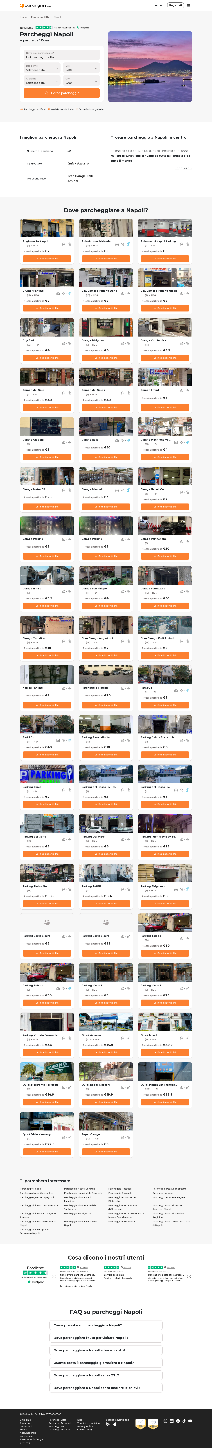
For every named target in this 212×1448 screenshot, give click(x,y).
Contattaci (26, 1426)
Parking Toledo (151, 935)
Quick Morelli (149, 1035)
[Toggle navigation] (188, 5)
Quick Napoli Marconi (96, 1084)
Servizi (23, 1429)
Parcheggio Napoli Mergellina (36, 1193)
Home (23, 17)
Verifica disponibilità (47, 258)
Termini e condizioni (88, 1423)
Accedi (159, 5)
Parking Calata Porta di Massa (160, 737)
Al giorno (31, 78)
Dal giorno (32, 65)
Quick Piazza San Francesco (159, 1084)
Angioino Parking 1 (35, 241)
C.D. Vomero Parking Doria (99, 290)
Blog (79, 1419)
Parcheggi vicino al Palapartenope (39, 1205)
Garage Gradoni (33, 439)
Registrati (175, 5)
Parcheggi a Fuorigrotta (77, 1213)
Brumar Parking (33, 290)
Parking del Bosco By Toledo (101, 787)
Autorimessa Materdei (96, 241)
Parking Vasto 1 (92, 985)
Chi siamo (25, 1419)
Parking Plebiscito (35, 886)
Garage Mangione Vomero (158, 439)
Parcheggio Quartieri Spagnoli (37, 1197)
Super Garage (91, 1134)
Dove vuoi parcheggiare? (40, 53)
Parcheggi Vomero (163, 1193)
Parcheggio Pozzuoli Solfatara (169, 1188)
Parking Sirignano (153, 886)
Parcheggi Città (40, 17)
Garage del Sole (33, 390)
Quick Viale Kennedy (37, 1134)
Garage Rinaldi (32, 588)
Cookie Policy (84, 1429)
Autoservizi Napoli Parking (158, 241)
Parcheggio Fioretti (95, 687)
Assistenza (26, 1423)
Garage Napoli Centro (155, 489)
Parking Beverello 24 (96, 737)
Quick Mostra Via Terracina (41, 1084)
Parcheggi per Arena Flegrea (169, 1197)
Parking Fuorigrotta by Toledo (161, 836)
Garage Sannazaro (153, 588)
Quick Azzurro (91, 1035)
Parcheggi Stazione (59, 1429)
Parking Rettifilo (92, 886)
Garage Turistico (34, 638)
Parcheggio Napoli (30, 1188)
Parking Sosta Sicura (36, 935)
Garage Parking (33, 538)
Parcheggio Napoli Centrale (79, 1188)
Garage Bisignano (93, 340)
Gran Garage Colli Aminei (157, 638)
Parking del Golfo (34, 836)
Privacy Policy (85, 1426)
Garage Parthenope (154, 538)
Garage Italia (90, 439)
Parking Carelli (32, 787)
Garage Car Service (153, 340)
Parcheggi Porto (58, 1426)
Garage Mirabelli (92, 489)
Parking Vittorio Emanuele (40, 1035)
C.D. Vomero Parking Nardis (159, 290)
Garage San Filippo (94, 588)
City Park (29, 340)
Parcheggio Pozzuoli (119, 1188)
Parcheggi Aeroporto (60, 1423)
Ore (67, 65)
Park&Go (146, 687)
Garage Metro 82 (34, 489)
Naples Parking (33, 687)
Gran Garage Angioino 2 (97, 638)
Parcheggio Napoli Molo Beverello (83, 1193)
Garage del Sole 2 (93, 390)
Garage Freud (150, 390)
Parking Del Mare (93, 836)
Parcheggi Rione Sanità (121, 1221)
